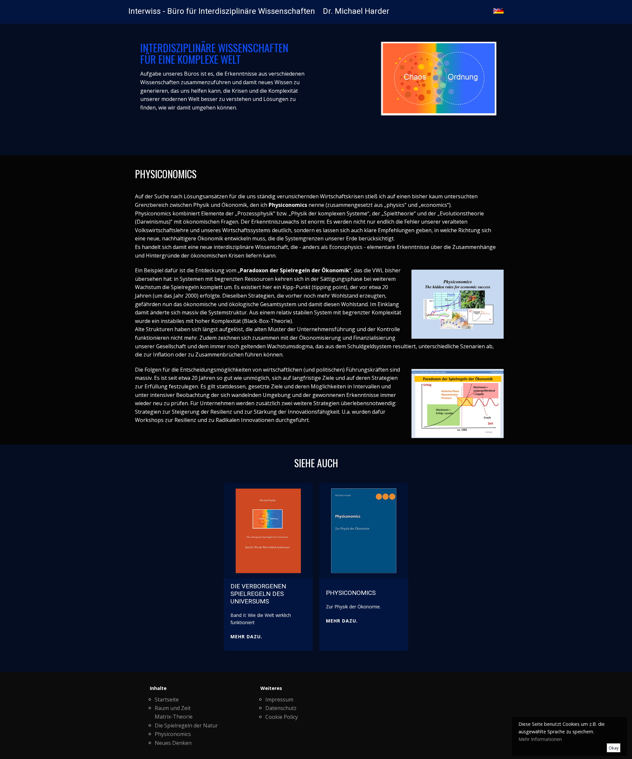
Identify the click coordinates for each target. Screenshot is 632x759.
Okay (614, 748)
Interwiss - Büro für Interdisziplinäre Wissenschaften (221, 11)
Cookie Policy (281, 717)
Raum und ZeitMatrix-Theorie (174, 712)
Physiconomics (173, 734)
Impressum (279, 699)
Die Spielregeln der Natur (186, 725)
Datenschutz (281, 708)
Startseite (167, 699)
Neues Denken (173, 743)
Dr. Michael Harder (356, 11)
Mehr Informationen (540, 739)
